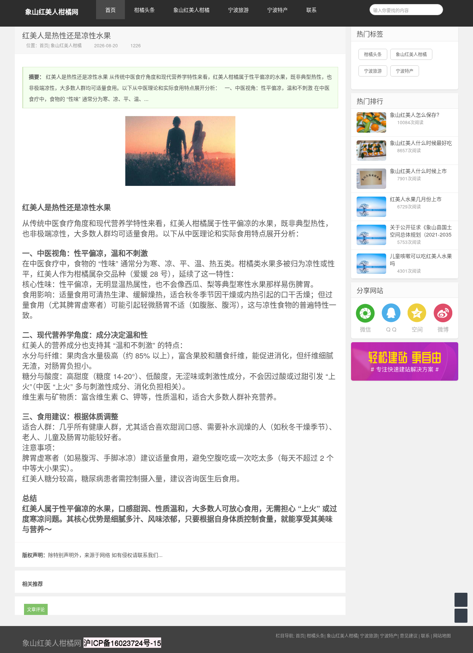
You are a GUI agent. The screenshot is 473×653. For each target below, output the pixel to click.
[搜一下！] (435, 8)
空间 (417, 329)
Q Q (391, 329)
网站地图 (442, 635)
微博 (443, 329)
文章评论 (36, 609)
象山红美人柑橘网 (51, 12)
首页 (110, 9)
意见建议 (409, 635)
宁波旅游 (238, 9)
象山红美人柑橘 (191, 9)
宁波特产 (277, 9)
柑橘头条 (144, 9)
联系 (311, 9)
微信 (365, 329)
